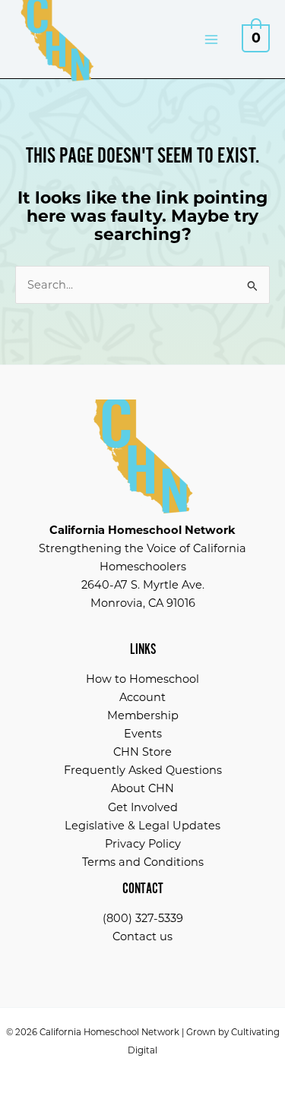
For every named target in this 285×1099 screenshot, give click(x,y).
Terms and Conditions (143, 862)
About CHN (142, 788)
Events (143, 734)
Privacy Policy (143, 844)
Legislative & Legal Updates (142, 825)
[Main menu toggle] (211, 39)
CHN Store (142, 752)
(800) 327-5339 (143, 918)
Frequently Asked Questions (143, 770)
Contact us (142, 936)
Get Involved (143, 807)
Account (142, 697)
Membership (143, 715)
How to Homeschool (142, 679)
